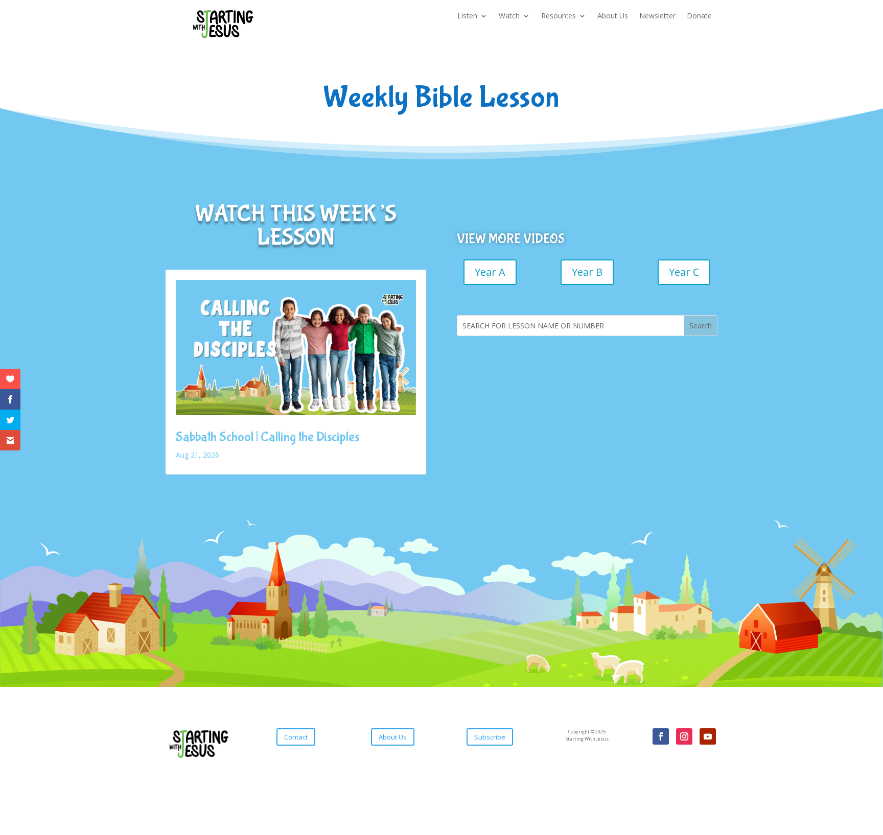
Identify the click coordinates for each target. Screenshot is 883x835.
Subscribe (489, 737)
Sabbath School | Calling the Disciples (268, 437)
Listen (467, 16)
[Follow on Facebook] (661, 736)
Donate (699, 16)
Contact (296, 737)
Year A (490, 272)
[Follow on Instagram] (684, 736)
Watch (509, 16)
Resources (558, 16)
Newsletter (657, 16)
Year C (684, 272)
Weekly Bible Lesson (441, 98)
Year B (587, 272)
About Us (612, 16)
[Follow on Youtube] (708, 736)
